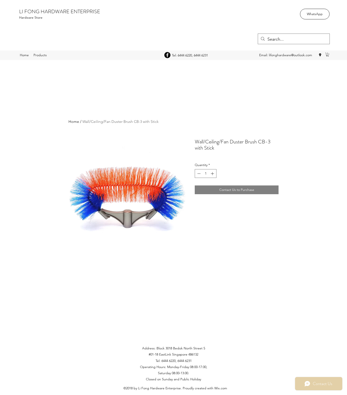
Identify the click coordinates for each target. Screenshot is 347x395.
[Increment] (213, 173)
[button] (327, 54)
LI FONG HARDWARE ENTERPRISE (59, 11)
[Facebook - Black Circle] (167, 55)
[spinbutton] (205, 173)
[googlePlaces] (320, 55)
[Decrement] (198, 173)
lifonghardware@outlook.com (290, 55)
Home (73, 121)
